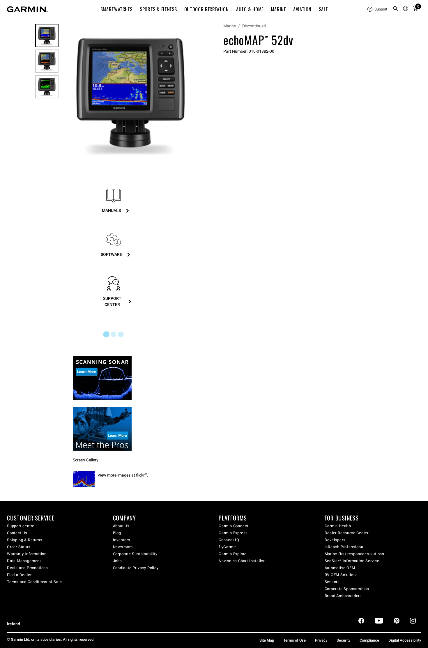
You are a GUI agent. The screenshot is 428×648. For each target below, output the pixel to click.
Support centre (20, 526)
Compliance (369, 640)
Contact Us (17, 533)
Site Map (266, 640)
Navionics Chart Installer (242, 561)
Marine (229, 26)
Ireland (13, 624)
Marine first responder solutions (355, 554)
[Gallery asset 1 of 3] (130, 94)
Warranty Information (27, 554)
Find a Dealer (19, 575)
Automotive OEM (340, 568)
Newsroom (123, 547)
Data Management (24, 561)
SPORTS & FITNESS (158, 9)
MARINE (278, 9)
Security (343, 640)
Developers (335, 540)
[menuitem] (377, 9)
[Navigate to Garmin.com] (27, 9)
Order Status (19, 547)
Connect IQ (229, 540)
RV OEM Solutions (341, 575)
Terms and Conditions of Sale (34, 582)
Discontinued (254, 26)
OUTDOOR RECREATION (206, 9)
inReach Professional (345, 547)
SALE (323, 9)
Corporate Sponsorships (347, 589)
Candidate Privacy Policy (136, 568)
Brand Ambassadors (343, 596)
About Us (121, 526)
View (102, 475)
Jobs (117, 561)
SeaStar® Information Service (352, 561)
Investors (121, 540)
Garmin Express (233, 533)
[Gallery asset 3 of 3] (47, 86)
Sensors (332, 582)
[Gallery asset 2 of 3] (47, 61)
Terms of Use (294, 640)
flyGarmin (228, 547)
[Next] (193, 94)
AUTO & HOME (249, 9)
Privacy (321, 640)
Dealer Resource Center (347, 533)
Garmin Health (338, 526)
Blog (117, 533)
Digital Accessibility (404, 640)
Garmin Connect (233, 526)
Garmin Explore (233, 554)
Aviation (302, 9)
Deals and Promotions (27, 568)
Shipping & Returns (24, 540)
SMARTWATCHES (116, 9)
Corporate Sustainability (135, 554)
